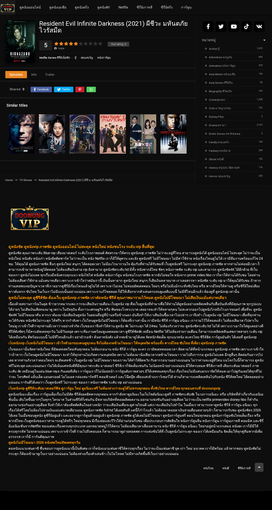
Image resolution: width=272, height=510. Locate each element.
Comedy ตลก (217, 99)
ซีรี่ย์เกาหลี (144, 7)
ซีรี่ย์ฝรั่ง (167, 7)
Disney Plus (216, 116)
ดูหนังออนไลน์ (30, 7)
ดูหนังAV (103, 7)
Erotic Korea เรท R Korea (224, 133)
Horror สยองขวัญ (219, 176)
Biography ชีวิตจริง (220, 91)
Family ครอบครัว (219, 142)
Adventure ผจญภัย (220, 57)
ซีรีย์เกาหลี (244, 468)
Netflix (123, 7)
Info (34, 74)
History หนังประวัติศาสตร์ (224, 167)
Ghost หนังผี (216, 159)
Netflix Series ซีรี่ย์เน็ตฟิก (54, 57)
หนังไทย (208, 468)
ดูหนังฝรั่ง (82, 7)
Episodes (16, 74)
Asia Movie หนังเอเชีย (222, 74)
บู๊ (75, 57)
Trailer (50, 74)
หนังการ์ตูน (104, 57)
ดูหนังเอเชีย (57, 7)
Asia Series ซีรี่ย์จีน (221, 82)
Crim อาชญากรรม (220, 108)
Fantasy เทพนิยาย (220, 150)
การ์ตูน (186, 7)
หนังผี (225, 468)
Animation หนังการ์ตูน (222, 65)
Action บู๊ (214, 48)
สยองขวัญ (87, 57)
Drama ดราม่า (217, 125)
